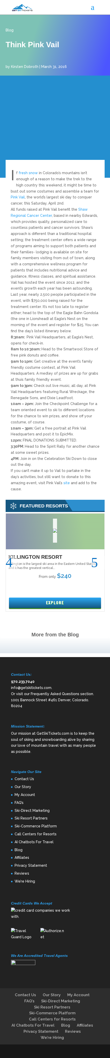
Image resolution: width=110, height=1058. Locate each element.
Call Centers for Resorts (36, 834)
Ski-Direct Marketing (32, 811)
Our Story (23, 787)
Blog (10, 30)
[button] (12, 562)
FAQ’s (19, 803)
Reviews (22, 873)
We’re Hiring (25, 881)
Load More (55, 645)
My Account (25, 795)
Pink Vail (18, 197)
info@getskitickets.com (31, 688)
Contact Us (24, 779)
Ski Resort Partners (31, 818)
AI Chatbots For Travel (34, 842)
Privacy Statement (31, 865)
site (66, 483)
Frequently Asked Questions (55, 694)
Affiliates (22, 857)
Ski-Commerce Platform (36, 826)
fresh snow (28, 173)
